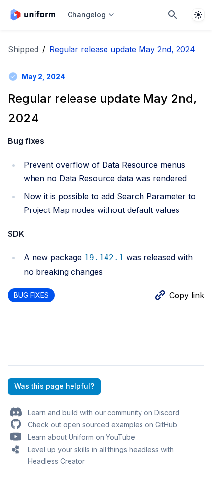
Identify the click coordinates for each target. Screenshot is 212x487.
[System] (198, 15)
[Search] (172, 15)
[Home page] (33, 15)
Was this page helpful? (54, 386)
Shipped (23, 49)
